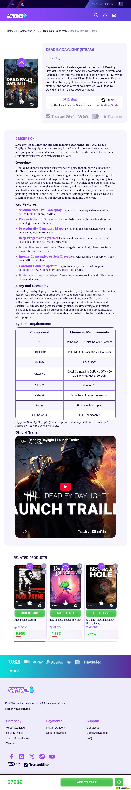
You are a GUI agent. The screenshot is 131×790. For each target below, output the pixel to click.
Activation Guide (107, 105)
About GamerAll (15, 727)
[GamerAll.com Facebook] (11, 756)
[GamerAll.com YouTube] (52, 756)
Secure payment (56, 732)
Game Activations (97, 732)
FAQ (89, 738)
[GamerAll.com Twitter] (31, 756)
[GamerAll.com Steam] (42, 756)
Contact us (92, 727)
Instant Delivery (55, 727)
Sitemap (11, 743)
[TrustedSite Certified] (36, 764)
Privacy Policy (14, 732)
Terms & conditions (17, 738)
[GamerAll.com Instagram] (21, 756)
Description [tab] (25, 138)
